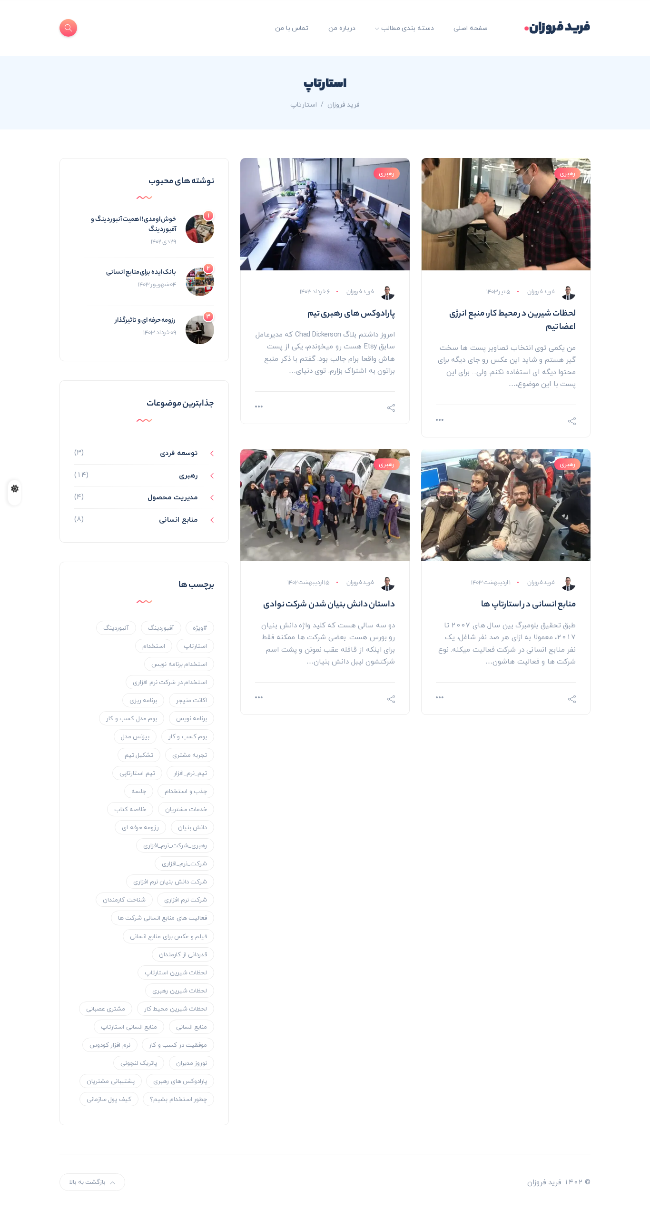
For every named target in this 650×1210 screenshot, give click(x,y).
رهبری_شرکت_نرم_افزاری (175, 845)
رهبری (567, 173)
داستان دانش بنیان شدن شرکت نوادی (329, 605)
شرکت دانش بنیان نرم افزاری (170, 881)
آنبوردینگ (116, 628)
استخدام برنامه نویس (179, 664)
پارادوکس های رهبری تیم (351, 314)
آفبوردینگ (161, 628)
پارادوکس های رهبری (180, 1081)
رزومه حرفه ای (140, 827)
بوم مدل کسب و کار (131, 718)
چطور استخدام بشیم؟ (178, 1099)
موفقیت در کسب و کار (178, 1045)
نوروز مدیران (191, 1063)
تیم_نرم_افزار (190, 773)
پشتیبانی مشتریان (111, 1081)
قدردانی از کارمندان (183, 954)
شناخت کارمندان (124, 899)
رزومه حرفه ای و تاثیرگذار (145, 320)
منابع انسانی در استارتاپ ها (528, 605)
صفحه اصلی (470, 28)
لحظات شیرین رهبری (179, 990)
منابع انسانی (178, 519)
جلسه (138, 791)
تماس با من (291, 28)
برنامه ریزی (143, 700)
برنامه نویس (191, 718)
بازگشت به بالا (87, 1182)
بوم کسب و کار (187, 736)
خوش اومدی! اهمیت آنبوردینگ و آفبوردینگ (133, 224)
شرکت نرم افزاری (185, 899)
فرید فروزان (557, 28)
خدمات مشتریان (186, 809)
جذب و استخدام (186, 791)
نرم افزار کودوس (109, 1045)
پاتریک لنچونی (139, 1063)
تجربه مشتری (189, 755)
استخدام (153, 646)
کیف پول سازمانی (109, 1099)
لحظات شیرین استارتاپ (176, 972)
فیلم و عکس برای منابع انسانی (168, 936)
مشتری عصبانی (106, 1008)
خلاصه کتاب (130, 809)
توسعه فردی (178, 452)
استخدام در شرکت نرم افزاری (170, 682)
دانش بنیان (192, 827)
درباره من (341, 28)
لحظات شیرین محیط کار (175, 1008)
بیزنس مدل (135, 736)
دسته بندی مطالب (407, 28)
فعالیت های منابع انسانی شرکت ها (162, 917)
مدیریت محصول (172, 497)
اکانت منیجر (191, 700)
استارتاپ (195, 646)
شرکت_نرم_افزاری (184, 863)
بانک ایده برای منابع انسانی (141, 272)
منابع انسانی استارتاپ (129, 1027)
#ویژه (200, 628)
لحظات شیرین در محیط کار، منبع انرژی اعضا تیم (512, 321)
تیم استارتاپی (137, 773)
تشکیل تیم (139, 755)
